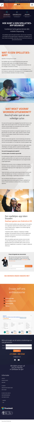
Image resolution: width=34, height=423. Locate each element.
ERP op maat (4, 389)
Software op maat (5, 397)
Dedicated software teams (7, 387)
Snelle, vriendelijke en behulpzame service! (13, 325)
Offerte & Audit (5, 380)
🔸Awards (4, 400)
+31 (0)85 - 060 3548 (17, 354)
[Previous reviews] (2, 327)
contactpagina (24, 259)
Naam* (3, 345)
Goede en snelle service (20, 323)
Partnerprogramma (6, 395)
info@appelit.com (17, 356)
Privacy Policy (4, 421)
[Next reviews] (31, 327)
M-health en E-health (6, 393)
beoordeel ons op (22, 318)
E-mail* (3, 348)
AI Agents (3, 385)
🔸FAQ (3, 402)
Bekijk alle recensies (23, 317)
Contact (3, 378)
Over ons (3, 382)
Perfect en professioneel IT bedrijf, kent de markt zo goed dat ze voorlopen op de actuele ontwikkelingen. (6, 326)
